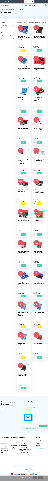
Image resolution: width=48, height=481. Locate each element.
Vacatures (3, 456)
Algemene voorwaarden (4, 442)
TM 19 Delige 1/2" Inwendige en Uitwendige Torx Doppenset (24, 38)
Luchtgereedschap (23, 447)
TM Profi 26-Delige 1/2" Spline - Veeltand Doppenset (23, 314)
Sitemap (3, 454)
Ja (34, 477)
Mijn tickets (13, 443)
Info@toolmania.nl (28, 411)
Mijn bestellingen (14, 442)
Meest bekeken (31, 22)
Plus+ (30, 469)
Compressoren (22, 442)
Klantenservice (4, 452)
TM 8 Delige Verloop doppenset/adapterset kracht (39, 68)
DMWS (26, 469)
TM (3, 29)
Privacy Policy (4, 446)
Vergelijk (20, 46)
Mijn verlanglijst (14, 445)
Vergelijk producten (13, 448)
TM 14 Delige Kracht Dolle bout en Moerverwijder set (39, 283)
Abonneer (43, 425)
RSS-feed (33, 469)
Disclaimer (3, 445)
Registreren (13, 440)
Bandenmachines (22, 443)
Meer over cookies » (24, 479)
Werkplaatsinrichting (23, 445)
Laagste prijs (37, 22)
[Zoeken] (33, 1)
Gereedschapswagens (23, 452)
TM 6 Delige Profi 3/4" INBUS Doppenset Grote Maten (39, 99)
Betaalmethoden (4, 448)
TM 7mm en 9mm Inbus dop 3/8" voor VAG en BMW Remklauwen (38, 130)
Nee (40, 477)
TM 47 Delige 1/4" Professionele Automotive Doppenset (38, 191)
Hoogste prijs (44, 22)
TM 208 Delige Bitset (38, 343)
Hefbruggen (21, 440)
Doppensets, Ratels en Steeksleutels (16, 9)
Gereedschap (5, 9)
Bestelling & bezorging (5, 450)
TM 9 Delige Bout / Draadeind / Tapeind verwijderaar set (38, 253)
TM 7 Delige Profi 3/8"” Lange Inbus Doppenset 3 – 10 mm (24, 68)
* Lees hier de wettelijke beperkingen (30, 428)
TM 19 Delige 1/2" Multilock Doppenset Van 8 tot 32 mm (24, 283)
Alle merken (5, 27)
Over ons (3, 440)
